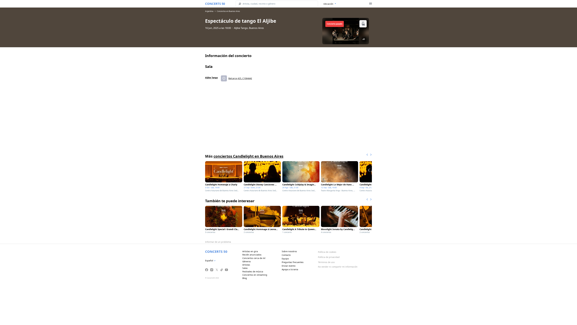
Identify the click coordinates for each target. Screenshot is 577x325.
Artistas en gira (250, 251)
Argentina (209, 11)
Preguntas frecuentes (293, 262)
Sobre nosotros (289, 251)
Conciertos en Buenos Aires (228, 11)
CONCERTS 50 (215, 4)
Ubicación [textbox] (328, 3)
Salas (245, 268)
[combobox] (330, 4)
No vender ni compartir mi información (337, 266)
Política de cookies (327, 252)
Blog (244, 278)
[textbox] (211, 261)
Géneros (246, 261)
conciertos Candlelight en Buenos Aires (248, 156)
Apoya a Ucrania (290, 269)
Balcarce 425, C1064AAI (240, 78)
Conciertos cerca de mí (253, 258)
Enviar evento (288, 265)
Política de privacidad (329, 257)
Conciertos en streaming (254, 274)
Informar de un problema (218, 241)
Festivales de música (252, 271)
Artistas (246, 264)
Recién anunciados (251, 254)
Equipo (285, 258)
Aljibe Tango (211, 77)
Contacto (286, 255)
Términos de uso (326, 262)
